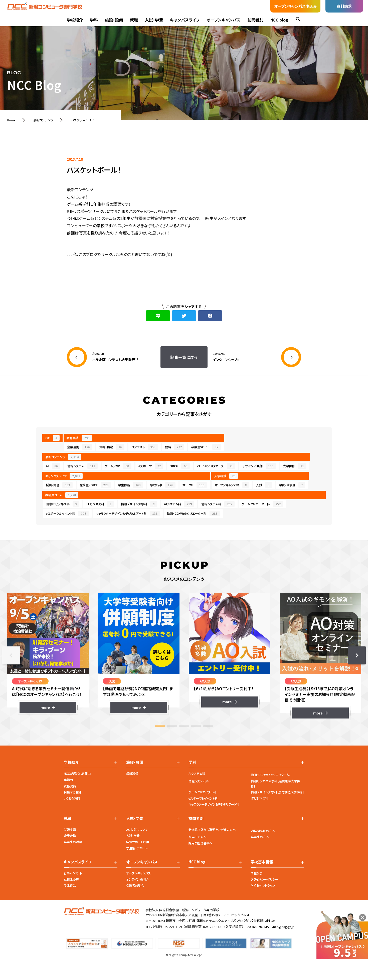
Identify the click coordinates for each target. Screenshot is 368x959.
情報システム (81, 466)
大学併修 (293, 466)
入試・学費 (154, 20)
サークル (193, 485)
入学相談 (224, 476)
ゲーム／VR (117, 466)
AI (52, 466)
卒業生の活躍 (73, 842)
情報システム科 (216, 504)
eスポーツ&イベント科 (203, 798)
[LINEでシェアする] (158, 315)
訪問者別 (255, 20)
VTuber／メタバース (215, 466)
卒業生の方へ (260, 837)
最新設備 (132, 773)
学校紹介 (75, 20)
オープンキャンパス (223, 20)
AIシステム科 (178, 504)
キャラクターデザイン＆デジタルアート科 (126, 513)
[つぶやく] (184, 315)
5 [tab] (208, 726)
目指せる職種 (73, 792)
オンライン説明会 (137, 879)
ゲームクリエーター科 (261, 504)
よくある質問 (72, 798)
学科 (94, 20)
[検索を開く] (298, 20)
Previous (11, 655)
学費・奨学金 (291, 485)
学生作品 (129, 485)
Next (357, 655)
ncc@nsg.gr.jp (283, 926)
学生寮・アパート (136, 848)
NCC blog (279, 20)
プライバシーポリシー (264, 879)
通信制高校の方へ (263, 831)
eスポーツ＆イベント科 (66, 513)
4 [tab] (196, 726)
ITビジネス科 (98, 504)
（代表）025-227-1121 (167, 926)
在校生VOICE (94, 485)
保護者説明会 (135, 885)
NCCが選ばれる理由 (77, 773)
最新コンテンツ (62, 457)
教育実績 (78, 438)
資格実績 (70, 786)
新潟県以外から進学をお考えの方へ (212, 829)
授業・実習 (58, 485)
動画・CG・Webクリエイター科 (270, 775)
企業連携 (78, 447)
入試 (262, 485)
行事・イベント (73, 873)
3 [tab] (184, 726)
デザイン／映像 (257, 466)
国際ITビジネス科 (61, 504)
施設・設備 (114, 20)
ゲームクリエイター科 (202, 792)
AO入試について (137, 829)
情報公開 (257, 873)
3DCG (178, 466)
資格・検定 (110, 447)
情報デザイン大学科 (137, 504)
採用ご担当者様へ (200, 843)
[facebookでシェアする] (210, 315)
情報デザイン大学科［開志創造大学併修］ (277, 792)
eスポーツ (149, 466)
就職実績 (70, 829)
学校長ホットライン (263, 885)
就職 (134, 20)
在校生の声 (71, 879)
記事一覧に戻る (184, 357)
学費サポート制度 (137, 842)
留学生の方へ (198, 837)
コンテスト (143, 447)
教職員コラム (60, 495)
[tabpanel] (47, 653)
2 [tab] (172, 726)
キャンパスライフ (185, 20)
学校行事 (161, 485)
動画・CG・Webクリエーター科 (192, 513)
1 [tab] (160, 726)
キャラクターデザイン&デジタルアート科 (214, 804)
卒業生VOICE (204, 447)
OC (51, 438)
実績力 (68, 780)
